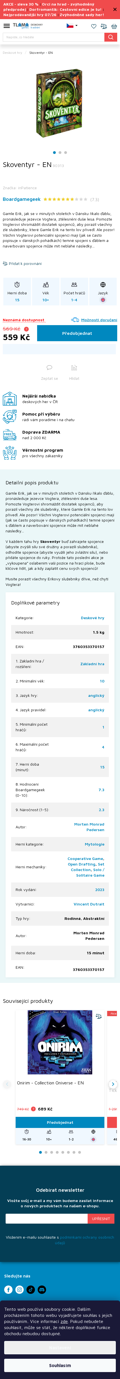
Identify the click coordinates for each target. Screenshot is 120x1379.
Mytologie (94, 844)
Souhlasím (60, 1365)
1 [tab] (55, 152)
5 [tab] (63, 1152)
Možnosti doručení (99, 319)
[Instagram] (19, 1290)
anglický (96, 695)
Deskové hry (92, 617)
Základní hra (92, 663)
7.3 (101, 789)
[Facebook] (8, 1290)
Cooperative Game (85, 858)
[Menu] (7, 26)
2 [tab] (60, 152)
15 (102, 767)
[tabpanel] (60, 103)
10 (102, 681)
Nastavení (60, 1347)
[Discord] (42, 1290)
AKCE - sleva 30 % (21, 4)
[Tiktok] (31, 1290)
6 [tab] (68, 1152)
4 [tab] (57, 1152)
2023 (99, 889)
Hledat (111, 37)
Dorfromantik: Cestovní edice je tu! (65, 9)
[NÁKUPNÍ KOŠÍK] (114, 27)
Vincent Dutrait (89, 904)
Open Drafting (81, 864)
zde (64, 1321)
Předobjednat (77, 333)
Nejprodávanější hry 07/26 (29, 14)
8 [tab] (79, 1152)
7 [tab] (74, 1152)
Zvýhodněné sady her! (82, 14)
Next (113, 1084)
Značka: (20, 187)
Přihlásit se (101, 1219)
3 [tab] (65, 152)
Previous (7, 1084)
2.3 (101, 809)
